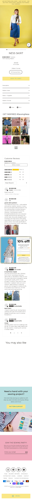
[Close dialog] (30, 238)
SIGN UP (23, 255)
